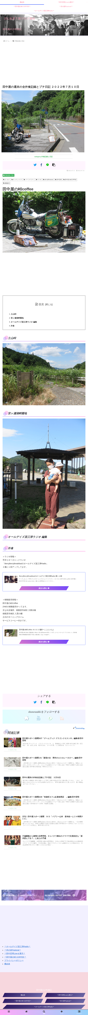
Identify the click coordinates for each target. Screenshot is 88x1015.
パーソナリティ (29, 179)
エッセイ (7, 179)
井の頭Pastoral (48, 179)
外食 (12, 326)
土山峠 (13, 314)
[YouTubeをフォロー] (38, 718)
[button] (81, 513)
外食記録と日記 (9, 175)
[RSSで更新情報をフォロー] (61, 718)
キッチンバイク (17, 179)
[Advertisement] (44, 64)
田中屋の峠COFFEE (70, 179)
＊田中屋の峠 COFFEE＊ (15, 957)
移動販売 (7, 183)
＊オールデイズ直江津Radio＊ (17, 946)
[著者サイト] (26, 718)
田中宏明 (59, 179)
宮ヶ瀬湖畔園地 (17, 318)
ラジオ (39, 179)
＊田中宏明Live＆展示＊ (14, 953)
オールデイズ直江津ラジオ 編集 (24, 322)
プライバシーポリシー (14, 960)
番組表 (7, 964)
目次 (41, 304)
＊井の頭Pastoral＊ (12, 950)
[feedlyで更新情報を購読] (50, 718)
